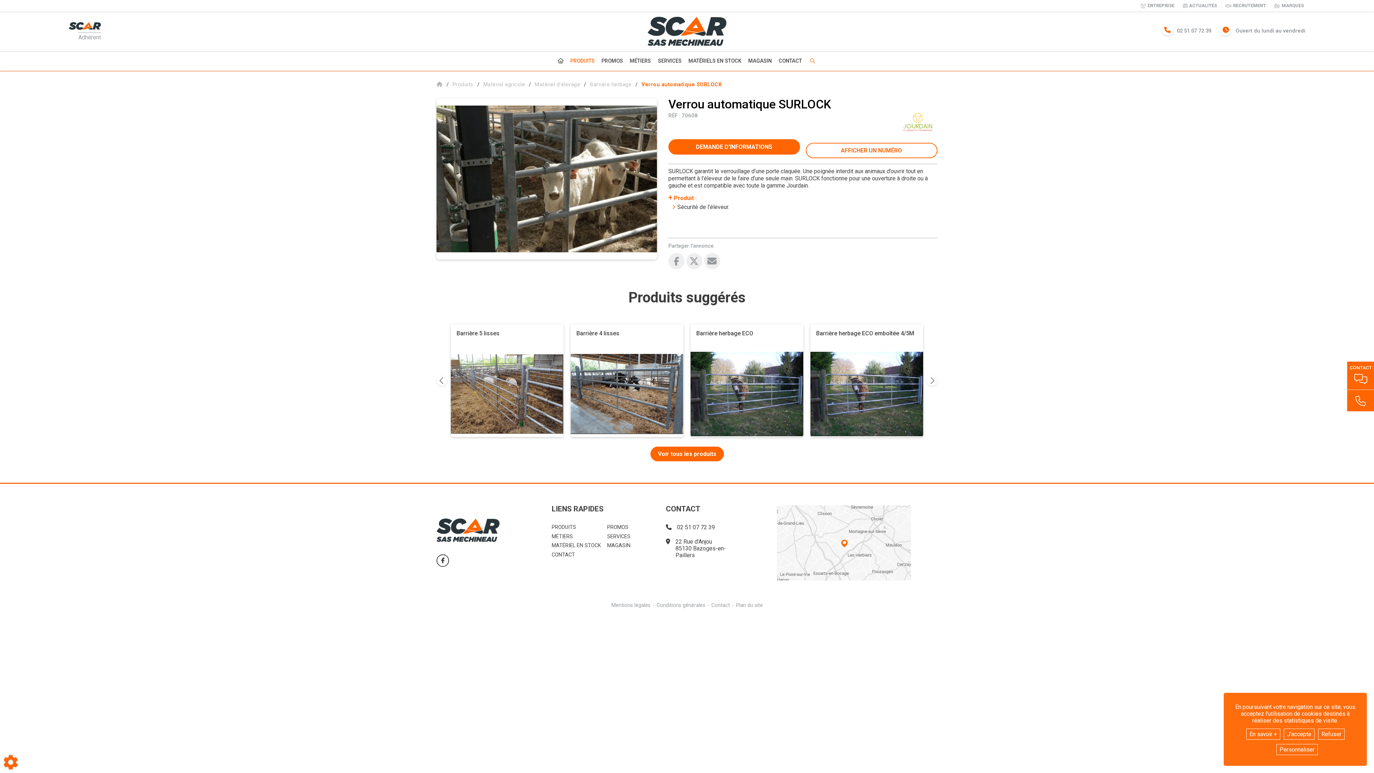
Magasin (760, 61)
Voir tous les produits (687, 454)
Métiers (640, 61)
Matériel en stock (576, 546)
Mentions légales (631, 605)
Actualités (1203, 5)
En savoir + (1263, 734)
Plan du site (749, 605)
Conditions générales (681, 605)
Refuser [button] (1331, 734)
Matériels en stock (714, 61)
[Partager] (712, 261)
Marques (1293, 5)
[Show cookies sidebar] (11, 762)
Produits (582, 61)
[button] (682, 85)
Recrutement (1249, 5)
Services (670, 61)
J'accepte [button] (1299, 734)
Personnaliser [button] (1297, 749)
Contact (790, 61)
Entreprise (1161, 5)
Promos (612, 61)
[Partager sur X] (694, 261)
